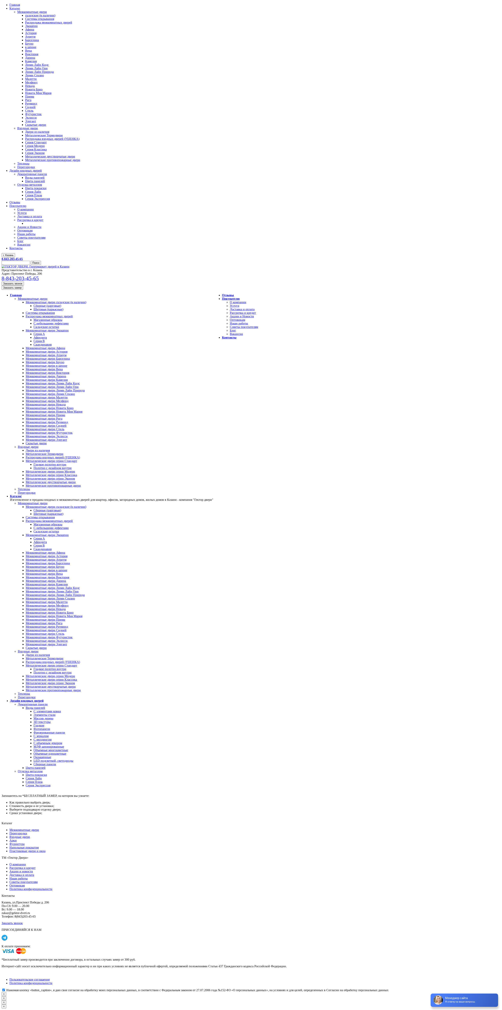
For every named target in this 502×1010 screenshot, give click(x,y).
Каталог (16, 496)
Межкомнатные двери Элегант (46, 439)
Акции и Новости (242, 316)
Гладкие (39, 725)
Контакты (229, 337)
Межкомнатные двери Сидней (46, 425)
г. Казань (8, 255)
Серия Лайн (34, 778)
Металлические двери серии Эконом (50, 478)
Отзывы (228, 295)
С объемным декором (48, 743)
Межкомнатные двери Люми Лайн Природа (55, 390)
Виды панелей (35, 707)
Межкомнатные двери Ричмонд (47, 422)
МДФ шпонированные (49, 746)
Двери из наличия (38, 450)
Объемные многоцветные (51, 750)
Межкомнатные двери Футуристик (49, 432)
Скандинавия (43, 344)
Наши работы (239, 323)
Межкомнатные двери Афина (45, 348)
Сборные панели (45, 764)
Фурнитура (17, 844)
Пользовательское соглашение (29, 979)
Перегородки (26, 492)
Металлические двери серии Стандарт (51, 461)
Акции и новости (21, 871)
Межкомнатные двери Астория (46, 351)
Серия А (39, 334)
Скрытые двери (36, 443)
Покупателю (231, 298)
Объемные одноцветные (50, 753)
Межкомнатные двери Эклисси (47, 436)
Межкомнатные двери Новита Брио (50, 408)
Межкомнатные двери (32, 298)
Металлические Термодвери (44, 454)
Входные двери (28, 446)
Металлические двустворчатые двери (51, 482)
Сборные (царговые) (47, 305)
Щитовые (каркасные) (48, 309)
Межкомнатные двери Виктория (47, 372)
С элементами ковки (47, 711)
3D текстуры (42, 722)
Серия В (39, 341)
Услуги (234, 305)
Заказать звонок (12, 283)
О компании (238, 302)
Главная (16, 295)
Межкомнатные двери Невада (46, 404)
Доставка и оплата (242, 309)
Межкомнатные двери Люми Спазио (50, 394)
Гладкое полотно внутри (50, 464)
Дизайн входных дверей (27, 700)
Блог (233, 330)
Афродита (40, 337)
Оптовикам (237, 320)
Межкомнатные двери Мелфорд (47, 401)
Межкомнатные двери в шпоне (46, 365)
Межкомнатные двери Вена (44, 369)
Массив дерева (43, 718)
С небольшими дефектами (51, 323)
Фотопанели (42, 729)
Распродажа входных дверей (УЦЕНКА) (53, 457)
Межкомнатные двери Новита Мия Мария (54, 411)
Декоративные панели (33, 704)
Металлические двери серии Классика (51, 475)
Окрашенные (42, 757)
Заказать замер (12, 287)
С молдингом (43, 739)
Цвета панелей (35, 767)
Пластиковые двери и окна (27, 851)
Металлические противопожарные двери (53, 485)
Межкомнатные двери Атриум (46, 355)
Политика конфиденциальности (30, 889)
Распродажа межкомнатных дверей (49, 316)
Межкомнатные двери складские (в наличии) (56, 302)
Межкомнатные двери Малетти (47, 397)
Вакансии (236, 334)
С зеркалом (41, 736)
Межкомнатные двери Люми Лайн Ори (52, 387)
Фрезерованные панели (49, 732)
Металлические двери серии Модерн (50, 471)
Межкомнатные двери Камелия (47, 379)
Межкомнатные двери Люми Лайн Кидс (53, 383)
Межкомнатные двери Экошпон (47, 330)
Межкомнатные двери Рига (44, 418)
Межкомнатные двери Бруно (45, 362)
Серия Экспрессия (38, 785)
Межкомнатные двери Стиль (45, 429)
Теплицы (24, 489)
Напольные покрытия (24, 847)
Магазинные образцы (48, 320)
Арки (13, 840)
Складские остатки (46, 327)
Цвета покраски (36, 774)
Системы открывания (40, 312)
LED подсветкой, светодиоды (53, 760)
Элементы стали (44, 715)
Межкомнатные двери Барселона (48, 358)
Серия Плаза (34, 782)
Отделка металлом (30, 771)
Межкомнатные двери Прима (45, 415)
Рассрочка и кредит (243, 312)
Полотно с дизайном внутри (53, 468)
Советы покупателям (244, 327)
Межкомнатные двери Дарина (46, 376)
